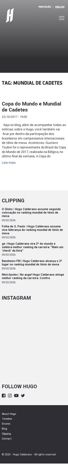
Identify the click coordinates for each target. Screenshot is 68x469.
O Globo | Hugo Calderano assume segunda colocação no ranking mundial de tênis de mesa (31, 212)
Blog (4, 428)
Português (45, 7)
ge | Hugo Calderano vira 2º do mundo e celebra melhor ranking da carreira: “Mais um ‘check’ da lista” (32, 247)
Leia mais (9, 162)
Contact (7, 438)
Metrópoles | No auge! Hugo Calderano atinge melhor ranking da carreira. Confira (33, 276)
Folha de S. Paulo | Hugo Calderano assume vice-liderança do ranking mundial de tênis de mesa (32, 230)
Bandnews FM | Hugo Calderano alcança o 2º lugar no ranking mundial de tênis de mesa (32, 262)
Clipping (6, 433)
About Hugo (9, 414)
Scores (6, 423)
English (59, 7)
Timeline (7, 418)
